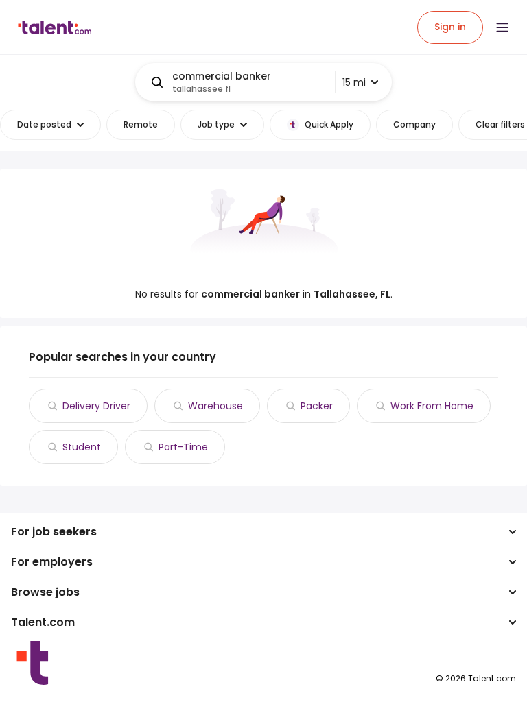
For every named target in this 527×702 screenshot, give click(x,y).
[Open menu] (502, 27)
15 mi (354, 82)
